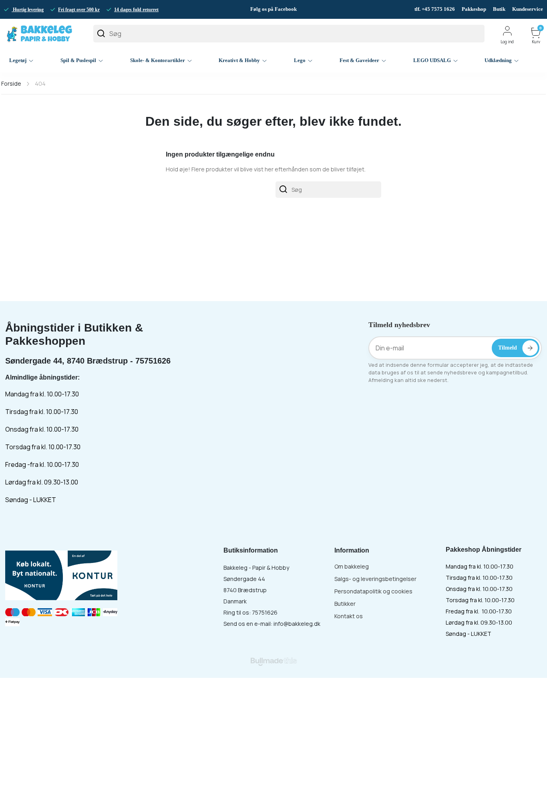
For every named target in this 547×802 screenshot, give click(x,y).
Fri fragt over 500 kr (79, 9)
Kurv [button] (537, 35)
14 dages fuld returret (136, 9)
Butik (499, 9)
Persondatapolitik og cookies (373, 591)
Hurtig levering (28, 9)
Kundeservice (527, 9)
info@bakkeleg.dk (297, 623)
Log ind (507, 41)
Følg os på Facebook (273, 9)
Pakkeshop (474, 9)
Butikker (345, 603)
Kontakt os (348, 616)
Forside (11, 83)
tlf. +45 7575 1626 (435, 9)
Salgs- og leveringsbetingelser (375, 579)
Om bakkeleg (351, 566)
